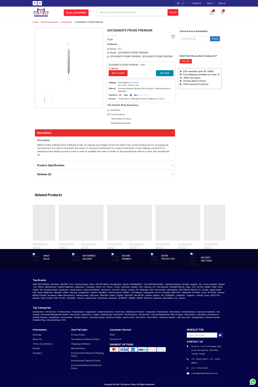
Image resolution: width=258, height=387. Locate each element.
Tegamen (190, 295)
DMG (214, 287)
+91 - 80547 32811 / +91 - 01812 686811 (205, 361)
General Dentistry (40, 317)
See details (134, 83)
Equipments (91, 312)
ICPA (56, 298)
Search (173, 12)
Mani (188, 287)
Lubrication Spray (96, 317)
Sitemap (37, 335)
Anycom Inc (106, 290)
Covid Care (119, 312)
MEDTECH (176, 292)
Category (37, 353)
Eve (176, 298)
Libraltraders (84, 292)
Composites (150, 312)
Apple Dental (215, 290)
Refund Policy (78, 348)
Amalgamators (198, 317)
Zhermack (125, 287)
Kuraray (131, 290)
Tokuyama (90, 287)
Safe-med (94, 295)
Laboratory (201, 314)
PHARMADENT (136, 284)
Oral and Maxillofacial (160, 314)
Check (215, 39)
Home (35, 22)
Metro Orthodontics (66, 295)
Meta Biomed (51, 287)
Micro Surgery (177, 314)
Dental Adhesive (189, 312)
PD (137, 290)
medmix (148, 295)
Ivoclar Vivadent (210, 284)
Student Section (81, 317)
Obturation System (167, 317)
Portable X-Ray (39, 320)
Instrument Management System (55, 314)
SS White (196, 292)
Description (44, 132)
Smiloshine (103, 298)
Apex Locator (128, 317)
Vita (41, 290)
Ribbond (148, 298)
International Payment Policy (85, 360)
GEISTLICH (215, 295)
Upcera (182, 298)
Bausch (81, 298)
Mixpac (156, 295)
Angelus (194, 284)
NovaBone (52, 295)
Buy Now (165, 73)
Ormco (110, 287)
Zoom (204, 292)
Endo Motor (141, 317)
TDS (194, 287)
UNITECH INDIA (102, 284)
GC (104, 287)
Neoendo (113, 298)
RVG (63, 320)
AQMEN (132, 298)
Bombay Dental (51, 290)
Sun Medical (136, 292)
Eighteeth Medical (173, 284)
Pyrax (207, 295)
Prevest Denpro (82, 284)
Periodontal (66, 22)
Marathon (103, 292)
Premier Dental (82, 295)
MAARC (207, 287)
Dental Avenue (76, 290)
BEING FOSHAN (40, 295)
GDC (120, 49)
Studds (205, 290)
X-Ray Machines (53, 320)
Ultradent (58, 292)
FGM (151, 290)
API (162, 295)
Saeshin (94, 292)
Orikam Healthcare (66, 287)
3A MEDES (123, 298)
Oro (35, 287)
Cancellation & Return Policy (85, 339)
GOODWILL (72, 298)
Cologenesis (149, 292)
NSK (35, 292)
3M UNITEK (139, 295)
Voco (71, 284)
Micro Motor (152, 317)
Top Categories (42, 307)
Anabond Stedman (91, 290)
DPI (154, 287)
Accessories (144, 314)
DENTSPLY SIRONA (41, 284)
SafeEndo (180, 295)
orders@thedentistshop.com (204, 373)
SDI (200, 284)
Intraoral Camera (213, 317)
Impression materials (206, 312)
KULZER (116, 290)
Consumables (66, 317)
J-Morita (200, 295)
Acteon (124, 290)
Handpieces (54, 317)
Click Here (185, 61)
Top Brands (39, 280)
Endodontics (38, 312)
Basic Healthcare (45, 292)
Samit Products (115, 292)
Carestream (64, 290)
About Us (37, 339)
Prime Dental (160, 290)
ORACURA (104, 295)
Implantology (106, 314)
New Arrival (75, 314)
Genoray (148, 287)
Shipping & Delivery (80, 344)
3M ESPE (64, 284)
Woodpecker (116, 284)
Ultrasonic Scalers (114, 317)
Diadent (134, 287)
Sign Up (221, 3)
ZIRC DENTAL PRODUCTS (190, 290)
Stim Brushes (163, 287)
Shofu (99, 287)
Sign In (210, 3)
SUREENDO (170, 295)
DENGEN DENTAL (177, 287)
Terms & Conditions (43, 344)
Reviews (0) (44, 174)
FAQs (112, 335)
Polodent (166, 292)
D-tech (117, 287)
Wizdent (186, 284)
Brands (36, 348)
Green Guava (91, 298)
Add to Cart (118, 73)
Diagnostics (86, 314)
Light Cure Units (183, 317)
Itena (92, 284)
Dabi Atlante (168, 298)
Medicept (144, 290)
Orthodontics (50, 312)
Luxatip (96, 314)
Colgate (119, 295)
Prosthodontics (64, 312)
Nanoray (73, 292)
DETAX (200, 287)
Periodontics (162, 312)
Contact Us (196, 3)
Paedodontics (78, 312)
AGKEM (139, 298)
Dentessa (157, 298)
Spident (36, 298)
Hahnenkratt (172, 290)
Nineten (221, 284)
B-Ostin (62, 298)
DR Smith (212, 292)
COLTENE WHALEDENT (154, 284)
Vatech (126, 284)
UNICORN (128, 295)
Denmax (221, 292)
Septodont (80, 287)
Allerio (66, 292)
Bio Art (158, 292)
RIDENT (126, 292)
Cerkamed (186, 292)
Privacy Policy (78, 335)
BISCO (41, 287)
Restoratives (175, 312)
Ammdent (55, 284)
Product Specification (50, 165)
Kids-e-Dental (47, 298)
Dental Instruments (49, 22)
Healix (112, 295)
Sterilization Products (135, 312)
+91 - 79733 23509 (199, 368)
